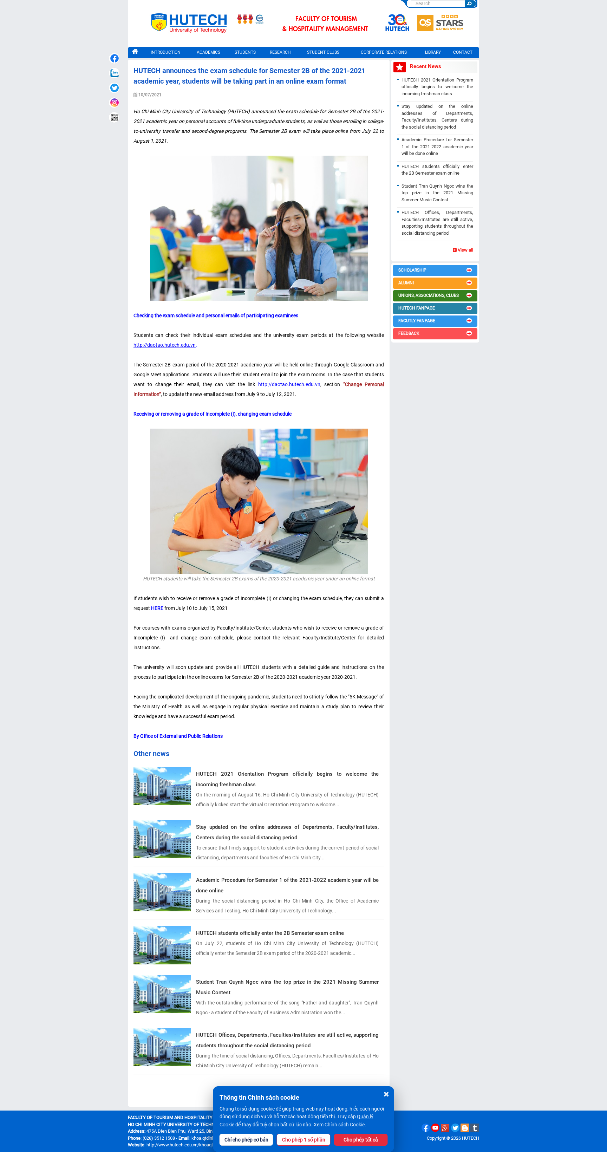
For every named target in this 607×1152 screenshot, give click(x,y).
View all (465, 250)
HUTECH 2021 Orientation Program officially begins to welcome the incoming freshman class (287, 779)
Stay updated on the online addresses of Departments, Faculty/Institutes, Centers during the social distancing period (287, 832)
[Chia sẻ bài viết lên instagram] (114, 102)
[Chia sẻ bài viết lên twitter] (114, 87)
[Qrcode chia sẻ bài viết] (114, 117)
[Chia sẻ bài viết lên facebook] (114, 58)
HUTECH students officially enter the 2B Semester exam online (270, 933)
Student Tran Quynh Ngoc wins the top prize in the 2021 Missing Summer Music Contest (287, 987)
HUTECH (470, 1138)
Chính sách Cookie (345, 1124)
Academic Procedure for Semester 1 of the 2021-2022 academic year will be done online (287, 885)
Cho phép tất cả (361, 1140)
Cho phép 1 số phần (303, 1140)
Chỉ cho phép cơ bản (246, 1140)
